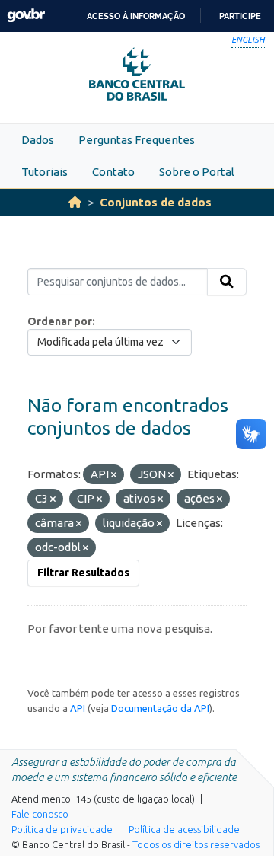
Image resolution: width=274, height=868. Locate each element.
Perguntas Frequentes (136, 139)
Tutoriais (44, 171)
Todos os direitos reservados (196, 844)
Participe (240, 16)
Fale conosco (39, 814)
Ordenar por (59, 321)
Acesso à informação (136, 16)
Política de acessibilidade (184, 829)
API (77, 708)
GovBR (26, 15)
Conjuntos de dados (156, 202)
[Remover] (113, 475)
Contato (113, 171)
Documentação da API (160, 708)
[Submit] (227, 281)
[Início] (74, 202)
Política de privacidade (62, 829)
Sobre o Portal (196, 171)
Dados (37, 139)
